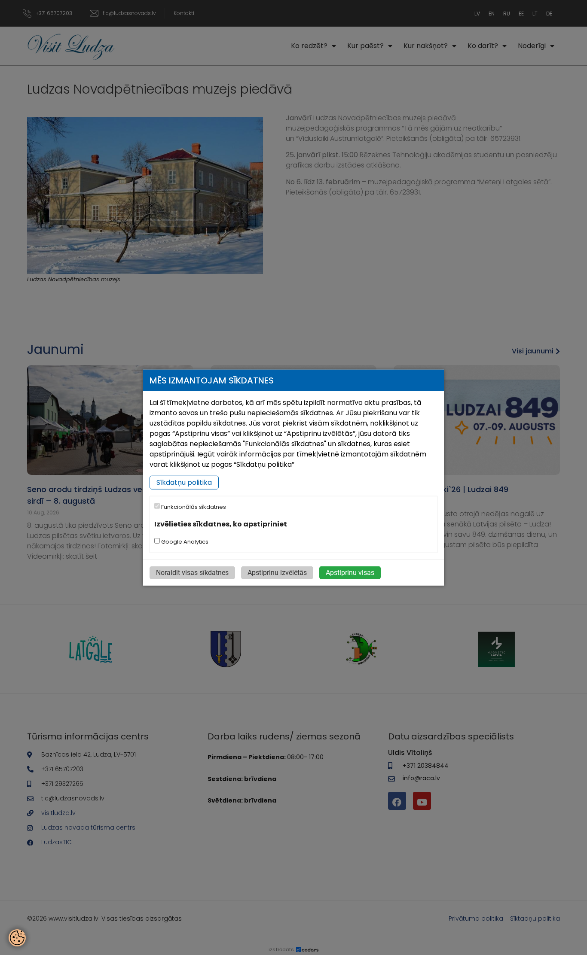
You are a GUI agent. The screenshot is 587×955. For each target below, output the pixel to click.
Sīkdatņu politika (184, 482)
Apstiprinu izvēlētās (277, 572)
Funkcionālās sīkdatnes (193, 507)
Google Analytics (184, 541)
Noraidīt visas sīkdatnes (192, 572)
